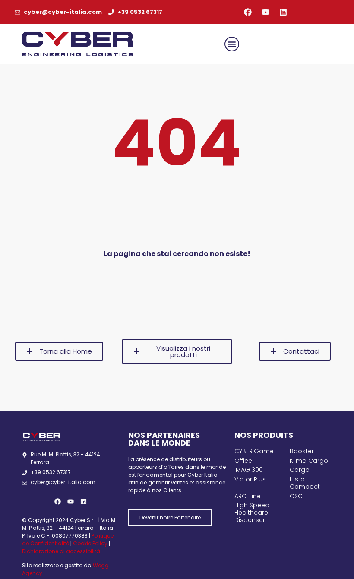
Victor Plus (250, 479)
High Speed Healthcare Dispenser (251, 512)
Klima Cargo (309, 460)
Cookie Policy (90, 543)
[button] (231, 44)
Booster (302, 451)
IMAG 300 (248, 469)
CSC (296, 496)
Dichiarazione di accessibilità (61, 551)
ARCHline (247, 496)
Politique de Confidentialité (68, 539)
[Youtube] (265, 12)
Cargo (300, 469)
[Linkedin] (283, 12)
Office (243, 460)
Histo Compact (305, 483)
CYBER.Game (254, 451)
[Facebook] (248, 12)
